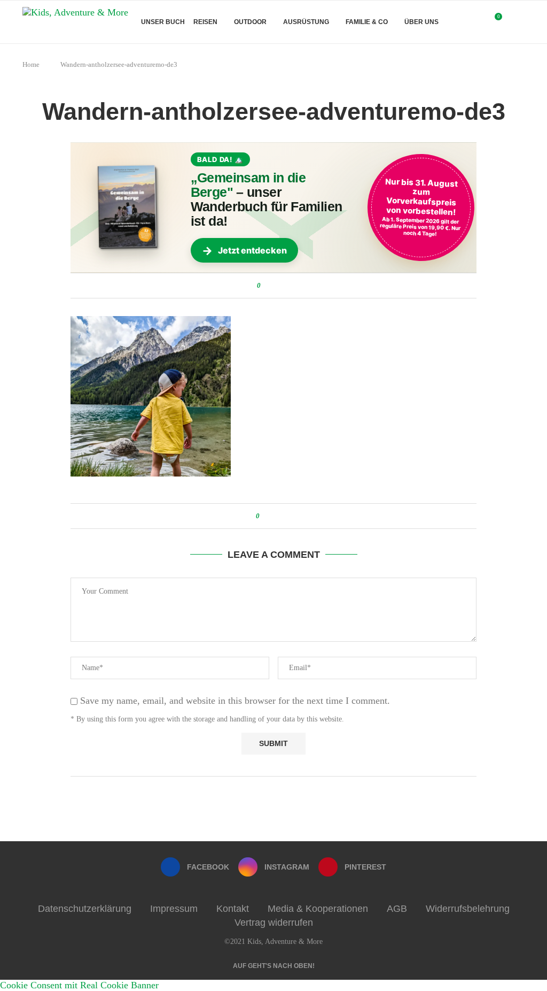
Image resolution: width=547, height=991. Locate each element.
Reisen (205, 22)
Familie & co (367, 22)
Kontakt (232, 908)
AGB (397, 908)
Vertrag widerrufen (274, 922)
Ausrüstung (306, 22)
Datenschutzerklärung (84, 908)
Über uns (421, 22)
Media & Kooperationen (318, 908)
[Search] (519, 22)
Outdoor (250, 22)
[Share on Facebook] (271, 285)
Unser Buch (163, 22)
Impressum (174, 908)
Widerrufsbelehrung (468, 908)
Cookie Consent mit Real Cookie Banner (79, 985)
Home (31, 64)
